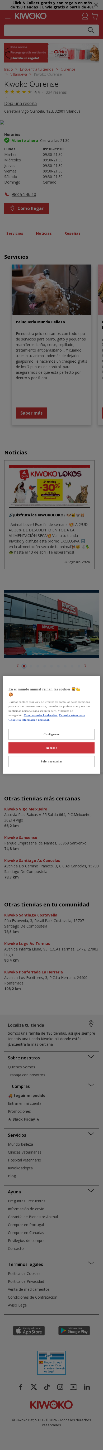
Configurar (52, 734)
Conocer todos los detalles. (41, 715)
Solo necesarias (51, 761)
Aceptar (51, 747)
